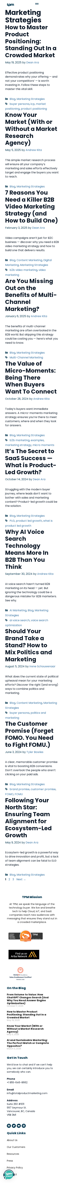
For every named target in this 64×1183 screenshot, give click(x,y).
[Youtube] (19, 1126)
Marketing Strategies (31, 99)
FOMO (9, 794)
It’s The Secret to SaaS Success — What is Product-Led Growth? (30, 461)
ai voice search (20, 620)
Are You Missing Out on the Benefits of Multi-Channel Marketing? (31, 295)
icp (33, 104)
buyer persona (19, 104)
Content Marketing (29, 260)
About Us (12, 1140)
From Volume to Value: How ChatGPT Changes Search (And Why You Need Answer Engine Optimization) (28, 999)
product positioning (34, 109)
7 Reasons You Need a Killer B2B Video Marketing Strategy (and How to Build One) (31, 206)
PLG (12, 521)
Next (21, 879)
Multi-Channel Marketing (26, 357)
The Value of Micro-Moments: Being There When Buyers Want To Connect (31, 377)
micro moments (43, 445)
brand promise (20, 789)
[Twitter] (14, 1126)
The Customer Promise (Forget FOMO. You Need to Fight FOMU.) (29, 734)
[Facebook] (9, 1126)
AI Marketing (18, 610)
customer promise (43, 789)
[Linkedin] (24, 1126)
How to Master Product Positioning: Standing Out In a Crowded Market (30, 41)
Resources (13, 1154)
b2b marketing (20, 440)
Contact (12, 1174)
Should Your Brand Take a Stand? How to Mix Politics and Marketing (28, 645)
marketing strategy (18, 445)
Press (10, 1160)
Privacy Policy (15, 1167)
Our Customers (16, 1147)
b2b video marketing (23, 270)
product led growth (29, 521)
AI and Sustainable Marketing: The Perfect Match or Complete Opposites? (28, 1043)
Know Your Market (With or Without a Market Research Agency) (31, 129)
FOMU (19, 794)
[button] (29, 4)
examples (37, 440)
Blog (12, 99)
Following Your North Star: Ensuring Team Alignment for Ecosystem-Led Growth (28, 817)
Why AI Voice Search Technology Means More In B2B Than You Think (26, 549)
